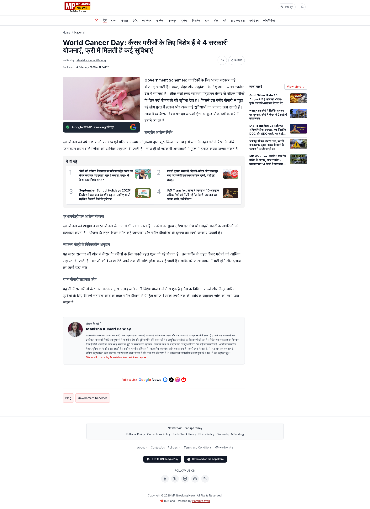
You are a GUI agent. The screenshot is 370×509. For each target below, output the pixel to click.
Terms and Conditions (198, 447)
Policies (173, 447)
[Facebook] (165, 479)
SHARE (238, 60)
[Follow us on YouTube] (183, 379)
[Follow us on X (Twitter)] (171, 379)
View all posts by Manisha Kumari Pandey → (116, 357)
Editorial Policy (135, 434)
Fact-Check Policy (184, 434)
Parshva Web (201, 500)
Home (66, 32)
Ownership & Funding (230, 434)
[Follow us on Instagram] (177, 379)
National (79, 32)
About (141, 447)
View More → (296, 86)
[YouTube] (195, 479)
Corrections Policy (159, 434)
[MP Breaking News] (77, 7)
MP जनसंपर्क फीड (224, 447)
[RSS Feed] (205, 479)
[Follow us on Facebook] (165, 379)
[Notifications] (302, 6)
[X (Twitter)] (175, 479)
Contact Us (158, 447)
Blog (68, 398)
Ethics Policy (206, 434)
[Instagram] (185, 479)
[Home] (96, 20)
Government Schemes (93, 398)
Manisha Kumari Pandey (91, 60)
